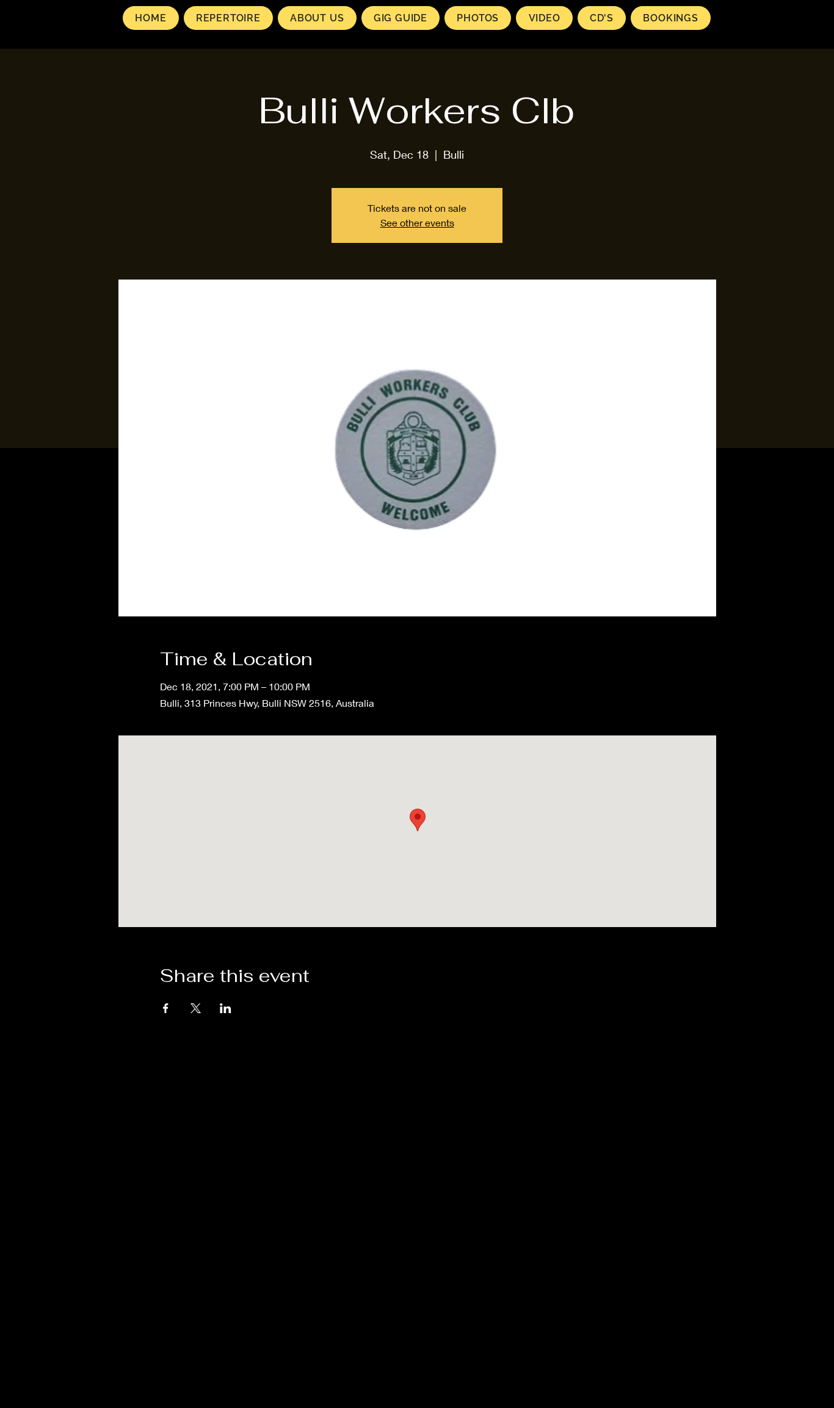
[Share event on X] (195, 1008)
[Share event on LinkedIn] (225, 1008)
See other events (417, 222)
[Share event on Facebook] (166, 1008)
